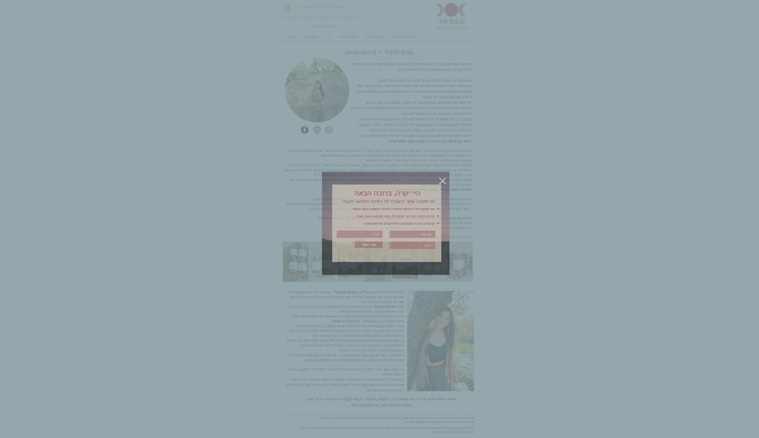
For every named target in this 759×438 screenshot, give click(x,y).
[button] (436, 181)
